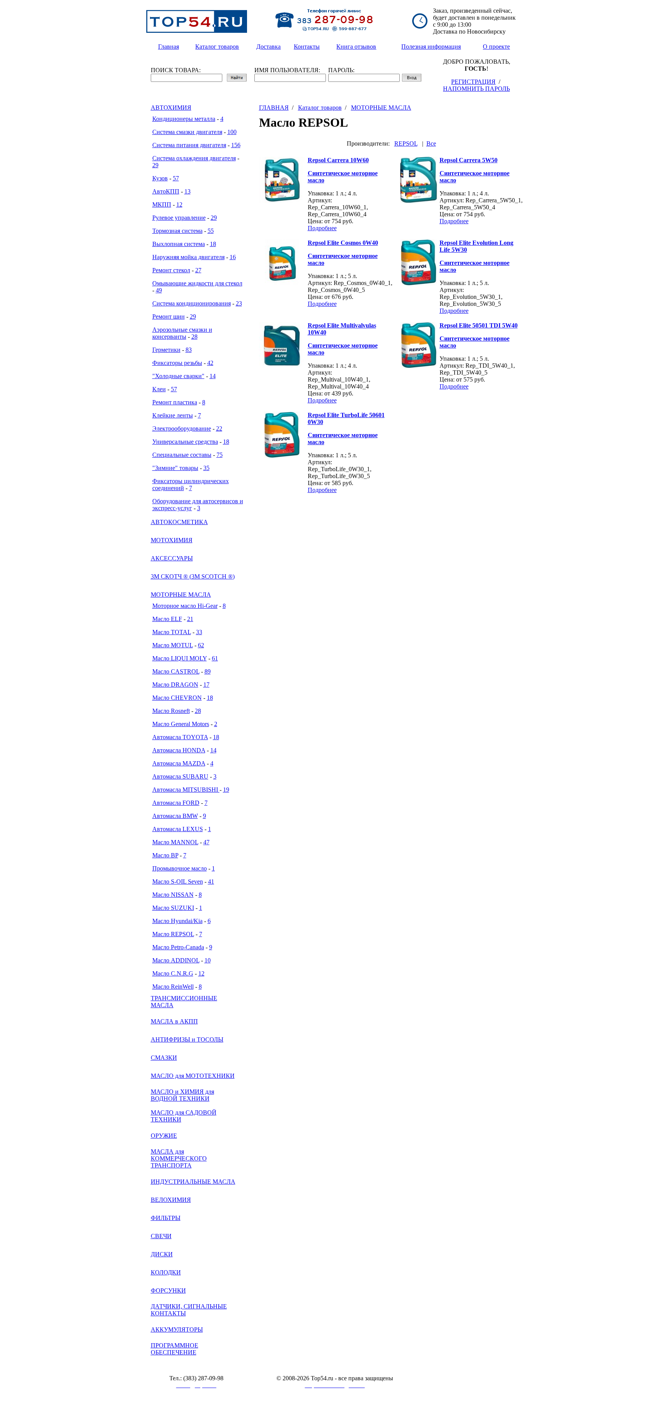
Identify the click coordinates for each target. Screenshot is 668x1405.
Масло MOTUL (172, 645)
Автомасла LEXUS (177, 829)
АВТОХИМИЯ (171, 107)
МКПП (161, 204)
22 (219, 428)
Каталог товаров (320, 107)
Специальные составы (181, 454)
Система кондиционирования (191, 303)
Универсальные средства (185, 441)
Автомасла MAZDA (178, 763)
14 (213, 376)
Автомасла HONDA (178, 750)
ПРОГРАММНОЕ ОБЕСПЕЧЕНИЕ (174, 1349)
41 (211, 881)
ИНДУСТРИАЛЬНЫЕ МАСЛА (193, 1181)
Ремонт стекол (171, 270)
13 (187, 191)
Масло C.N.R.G (172, 973)
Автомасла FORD (175, 802)
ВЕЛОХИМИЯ (171, 1199)
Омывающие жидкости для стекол (197, 283)
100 (232, 132)
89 (207, 671)
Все (431, 143)
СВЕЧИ (161, 1236)
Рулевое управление (179, 217)
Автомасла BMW (175, 816)
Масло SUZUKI (173, 907)
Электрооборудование (181, 428)
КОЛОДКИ (166, 1272)
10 (207, 960)
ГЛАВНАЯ (274, 107)
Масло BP (165, 855)
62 (201, 645)
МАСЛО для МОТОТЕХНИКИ (193, 1075)
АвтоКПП (165, 191)
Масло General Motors (180, 724)
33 (199, 632)
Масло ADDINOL (175, 960)
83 (189, 349)
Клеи (159, 389)
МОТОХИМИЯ (172, 540)
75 (219, 454)
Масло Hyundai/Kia (177, 921)
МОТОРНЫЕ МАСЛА (181, 594)
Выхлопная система (178, 244)
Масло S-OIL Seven (177, 881)
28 (194, 336)
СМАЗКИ (164, 1057)
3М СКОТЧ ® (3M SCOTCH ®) (193, 576)
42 (210, 363)
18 (213, 244)
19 (226, 789)
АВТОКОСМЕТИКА (179, 522)
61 (215, 658)
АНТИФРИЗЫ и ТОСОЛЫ (187, 1039)
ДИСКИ (162, 1254)
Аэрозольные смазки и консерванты (182, 333)
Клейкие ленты (172, 415)
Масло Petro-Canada (178, 947)
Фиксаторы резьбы (177, 363)
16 (233, 257)
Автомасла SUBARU (180, 776)
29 (155, 165)
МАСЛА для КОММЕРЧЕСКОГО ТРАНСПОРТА (179, 1158)
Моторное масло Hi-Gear (185, 605)
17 (206, 684)
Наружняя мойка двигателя (188, 257)
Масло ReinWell (173, 986)
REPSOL (406, 143)
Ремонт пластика (174, 402)
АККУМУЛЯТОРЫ (177, 1329)
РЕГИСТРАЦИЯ (473, 81)
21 (190, 619)
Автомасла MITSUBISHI (186, 789)
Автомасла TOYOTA (180, 737)
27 (198, 270)
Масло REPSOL (173, 934)
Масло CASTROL (175, 671)
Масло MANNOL (175, 842)
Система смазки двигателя (187, 132)
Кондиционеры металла (183, 118)
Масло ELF (167, 619)
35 (206, 468)
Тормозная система (177, 230)
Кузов (160, 178)
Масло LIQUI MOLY (179, 658)
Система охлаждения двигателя (194, 158)
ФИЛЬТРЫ (166, 1218)
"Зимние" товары (175, 468)
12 (179, 204)
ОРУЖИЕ (164, 1135)
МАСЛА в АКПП (174, 1021)
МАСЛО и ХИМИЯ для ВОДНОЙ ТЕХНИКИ (182, 1095)
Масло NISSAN (173, 894)
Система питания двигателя (189, 145)
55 (211, 230)
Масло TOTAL (171, 632)
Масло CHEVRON (177, 697)
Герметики (166, 349)
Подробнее (322, 228)
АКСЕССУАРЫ (172, 558)
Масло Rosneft (171, 711)
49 (159, 290)
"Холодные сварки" (178, 376)
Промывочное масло (179, 868)
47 (206, 842)
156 (235, 145)
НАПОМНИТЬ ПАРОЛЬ (476, 88)
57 (176, 178)
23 (239, 303)
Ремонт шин (168, 316)
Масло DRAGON (175, 684)
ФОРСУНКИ (168, 1290)
